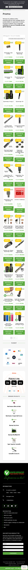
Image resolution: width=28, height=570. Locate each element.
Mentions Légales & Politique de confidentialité (14, 522)
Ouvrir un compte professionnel (10, 513)
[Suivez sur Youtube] (11, 506)
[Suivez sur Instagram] (8, 506)
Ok (6, 7)
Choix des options (20, 210)
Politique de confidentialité (15, 7)
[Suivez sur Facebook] (4, 506)
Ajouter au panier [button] (8, 61)
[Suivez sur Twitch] (15, 506)
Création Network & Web (10, 563)
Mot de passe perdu (8, 517)
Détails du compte (8, 515)
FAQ (4, 527)
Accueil (4, 9)
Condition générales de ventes (10, 520)
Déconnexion (6, 525)
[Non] (26, 4)
